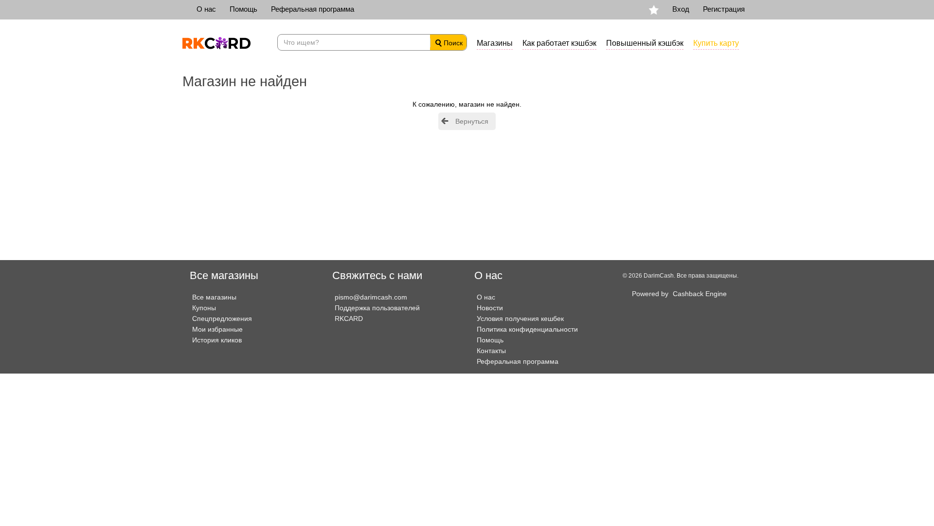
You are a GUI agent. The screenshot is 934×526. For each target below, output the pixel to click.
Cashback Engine (700, 294)
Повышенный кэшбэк (644, 43)
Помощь (243, 9)
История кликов (217, 340)
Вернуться (471, 121)
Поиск (452, 43)
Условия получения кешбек (520, 318)
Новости (490, 308)
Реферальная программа (312, 9)
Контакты (491, 351)
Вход (680, 9)
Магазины (495, 43)
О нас (206, 9)
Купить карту (716, 43)
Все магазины (214, 297)
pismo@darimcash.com (371, 297)
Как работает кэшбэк (559, 43)
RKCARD (349, 318)
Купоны (204, 308)
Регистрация (724, 9)
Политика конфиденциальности (527, 329)
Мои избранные (217, 329)
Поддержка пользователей (377, 308)
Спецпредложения (222, 318)
